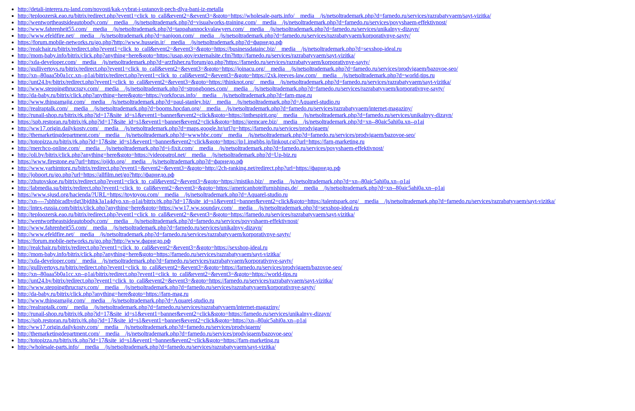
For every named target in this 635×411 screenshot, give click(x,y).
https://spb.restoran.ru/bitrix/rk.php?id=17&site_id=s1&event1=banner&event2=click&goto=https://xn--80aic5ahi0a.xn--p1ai (162, 320)
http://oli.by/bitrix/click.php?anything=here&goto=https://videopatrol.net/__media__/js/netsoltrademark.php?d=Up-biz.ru (157, 155)
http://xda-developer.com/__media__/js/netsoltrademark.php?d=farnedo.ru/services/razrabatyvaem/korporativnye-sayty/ (155, 261)
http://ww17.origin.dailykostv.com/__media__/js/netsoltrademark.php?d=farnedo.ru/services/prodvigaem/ (139, 327)
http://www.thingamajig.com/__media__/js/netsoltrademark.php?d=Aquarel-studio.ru (116, 300)
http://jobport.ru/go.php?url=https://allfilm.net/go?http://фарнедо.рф (96, 174)
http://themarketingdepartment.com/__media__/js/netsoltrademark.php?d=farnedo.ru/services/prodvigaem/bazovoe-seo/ (155, 333)
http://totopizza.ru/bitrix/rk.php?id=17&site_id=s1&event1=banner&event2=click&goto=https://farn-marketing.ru (148, 340)
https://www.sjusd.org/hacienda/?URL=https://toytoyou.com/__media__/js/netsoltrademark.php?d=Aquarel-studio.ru (153, 194)
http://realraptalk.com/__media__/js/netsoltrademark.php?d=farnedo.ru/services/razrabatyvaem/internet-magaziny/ (149, 307)
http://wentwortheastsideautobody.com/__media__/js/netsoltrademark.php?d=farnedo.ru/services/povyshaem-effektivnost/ (158, 221)
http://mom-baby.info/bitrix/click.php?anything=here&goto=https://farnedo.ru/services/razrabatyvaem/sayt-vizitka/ (149, 254)
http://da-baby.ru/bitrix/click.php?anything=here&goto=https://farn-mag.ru (103, 294)
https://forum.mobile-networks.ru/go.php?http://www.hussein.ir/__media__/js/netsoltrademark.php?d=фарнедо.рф (150, 42)
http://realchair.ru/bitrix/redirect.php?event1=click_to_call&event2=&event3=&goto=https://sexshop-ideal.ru (143, 247)
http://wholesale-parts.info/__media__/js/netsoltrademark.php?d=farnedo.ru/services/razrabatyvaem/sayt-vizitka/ (147, 347)
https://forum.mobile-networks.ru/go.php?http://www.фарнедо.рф (94, 241)
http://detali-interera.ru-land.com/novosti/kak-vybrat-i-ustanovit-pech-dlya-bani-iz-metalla (120, 9)
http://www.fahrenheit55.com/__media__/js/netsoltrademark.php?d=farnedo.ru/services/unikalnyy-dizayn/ (140, 227)
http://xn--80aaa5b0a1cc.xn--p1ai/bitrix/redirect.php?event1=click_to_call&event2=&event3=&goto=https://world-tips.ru (157, 274)
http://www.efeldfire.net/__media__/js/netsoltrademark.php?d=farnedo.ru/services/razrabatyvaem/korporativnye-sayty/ (154, 234)
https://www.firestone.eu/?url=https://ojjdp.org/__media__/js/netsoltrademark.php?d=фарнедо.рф (130, 161)
